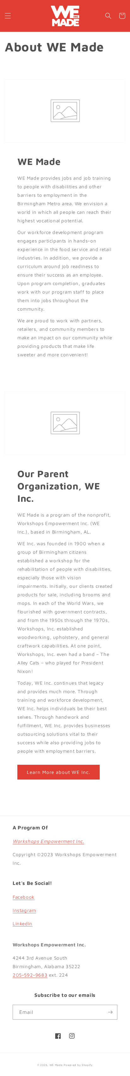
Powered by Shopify (78, 1065)
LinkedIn (22, 923)
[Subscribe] (110, 1012)
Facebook (24, 897)
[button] (8, 16)
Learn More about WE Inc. (58, 772)
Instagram (24, 910)
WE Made (56, 1065)
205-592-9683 (30, 975)
